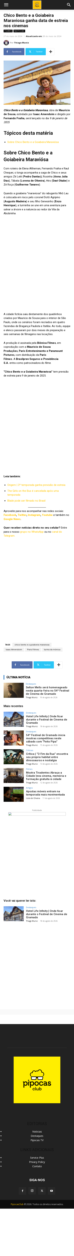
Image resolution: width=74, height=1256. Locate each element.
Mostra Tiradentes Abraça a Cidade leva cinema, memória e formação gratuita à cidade (46, 776)
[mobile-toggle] (6, 5)
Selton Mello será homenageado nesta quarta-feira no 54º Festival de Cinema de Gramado (47, 690)
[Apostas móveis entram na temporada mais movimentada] (14, 794)
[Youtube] (51, 1191)
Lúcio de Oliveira (33, 798)
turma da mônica (52, 649)
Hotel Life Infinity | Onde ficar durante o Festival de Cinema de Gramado (46, 719)
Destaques (31, 684)
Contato (37, 1166)
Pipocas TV (37, 1140)
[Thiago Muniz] (7, 42)
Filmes (8, 31)
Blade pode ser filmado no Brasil (26, 500)
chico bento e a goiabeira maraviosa (32, 645)
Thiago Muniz (21, 42)
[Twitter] (41, 1191)
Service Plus (37, 1157)
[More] (50, 51)
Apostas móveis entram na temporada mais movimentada (45, 793)
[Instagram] (32, 1190)
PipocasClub (17, 1204)
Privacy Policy (37, 1162)
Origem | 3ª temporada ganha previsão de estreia (36, 485)
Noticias (19, 31)
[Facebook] (22, 1191)
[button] (69, 5)
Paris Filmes (33, 649)
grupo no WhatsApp (32, 531)
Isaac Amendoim (14, 649)
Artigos (29, 788)
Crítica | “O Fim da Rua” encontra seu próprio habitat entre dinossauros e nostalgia (47, 757)
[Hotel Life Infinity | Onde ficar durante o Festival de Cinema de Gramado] (14, 719)
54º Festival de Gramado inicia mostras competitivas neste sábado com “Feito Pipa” (45, 738)
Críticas (29, 750)
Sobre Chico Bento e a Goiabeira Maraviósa (33, 142)
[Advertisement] (37, 964)
